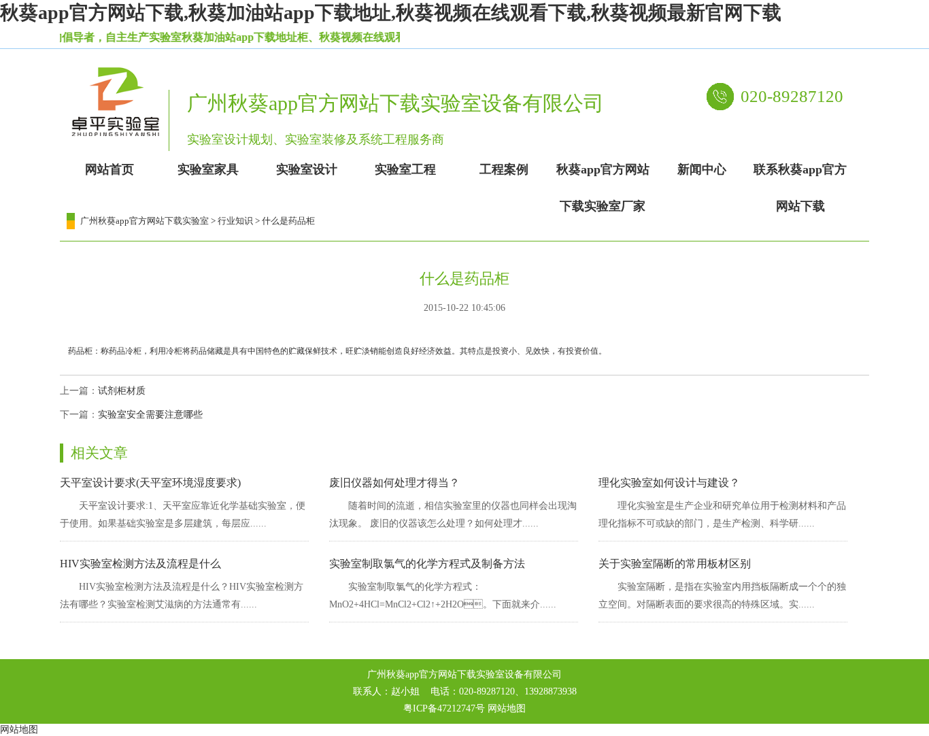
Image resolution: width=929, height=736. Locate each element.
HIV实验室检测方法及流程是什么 (140, 563)
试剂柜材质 (122, 391)
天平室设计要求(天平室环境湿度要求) (150, 482)
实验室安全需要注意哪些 (150, 414)
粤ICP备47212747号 (444, 708)
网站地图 (507, 708)
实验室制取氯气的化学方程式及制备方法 (427, 563)
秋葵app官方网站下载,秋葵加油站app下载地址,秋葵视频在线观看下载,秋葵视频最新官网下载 (390, 12)
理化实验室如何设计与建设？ (669, 482)
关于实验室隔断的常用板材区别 (674, 563)
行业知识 (235, 221)
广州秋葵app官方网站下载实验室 (144, 221)
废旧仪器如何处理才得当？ (394, 482)
